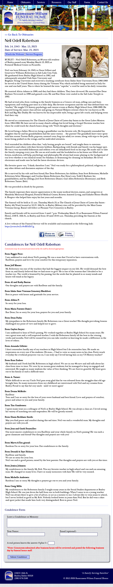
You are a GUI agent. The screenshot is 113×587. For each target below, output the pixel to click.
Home (10, 2)
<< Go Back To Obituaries (19, 35)
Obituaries (26, 2)
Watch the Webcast (15, 54)
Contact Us (102, 2)
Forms (87, 2)
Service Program (34, 54)
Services (41, 2)
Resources (56, 2)
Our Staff (72, 2)
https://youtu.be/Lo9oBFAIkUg (19, 226)
